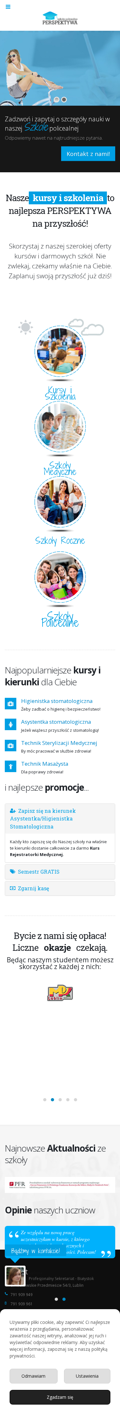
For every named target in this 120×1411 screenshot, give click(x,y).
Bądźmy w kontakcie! (35, 1250)
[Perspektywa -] (60, 17)
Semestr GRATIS (39, 871)
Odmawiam (33, 1376)
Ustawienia (87, 1376)
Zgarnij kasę (33, 888)
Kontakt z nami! (88, 154)
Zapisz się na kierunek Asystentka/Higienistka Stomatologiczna (43, 818)
